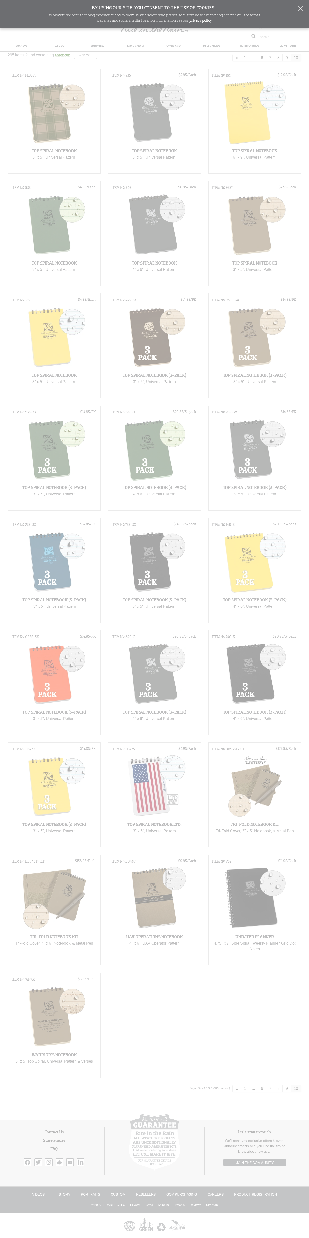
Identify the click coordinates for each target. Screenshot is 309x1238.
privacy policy (200, 21)
